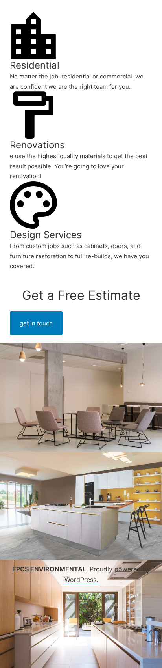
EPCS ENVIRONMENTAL (49, 569)
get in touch (36, 323)
